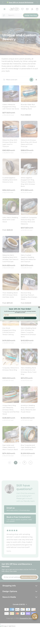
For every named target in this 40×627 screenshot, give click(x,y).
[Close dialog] (39, 307)
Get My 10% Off (20, 318)
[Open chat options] (34, 616)
